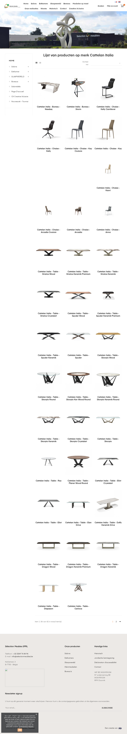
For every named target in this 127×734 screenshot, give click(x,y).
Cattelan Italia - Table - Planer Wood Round (78, 482)
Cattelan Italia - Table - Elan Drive (78, 524)
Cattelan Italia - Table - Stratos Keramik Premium (78, 273)
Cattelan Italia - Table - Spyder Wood (78, 315)
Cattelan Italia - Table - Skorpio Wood (108, 356)
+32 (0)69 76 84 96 (20, 654)
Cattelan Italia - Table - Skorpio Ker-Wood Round (78, 398)
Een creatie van (111, 728)
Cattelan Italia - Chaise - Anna (108, 231)
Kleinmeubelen (71, 667)
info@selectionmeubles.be (22, 656)
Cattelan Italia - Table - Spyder (78, 356)
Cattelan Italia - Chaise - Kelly (48, 150)
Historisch (98, 653)
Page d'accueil (17, 91)
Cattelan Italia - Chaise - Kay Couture (78, 150)
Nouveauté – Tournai (19, 101)
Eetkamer (15, 72)
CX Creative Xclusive (19, 96)
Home (11, 61)
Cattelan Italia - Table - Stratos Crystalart (48, 315)
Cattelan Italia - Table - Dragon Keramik (108, 566)
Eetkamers (69, 658)
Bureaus (14, 82)
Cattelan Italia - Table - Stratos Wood (48, 273)
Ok (20, 730)
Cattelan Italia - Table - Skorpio (108, 440)
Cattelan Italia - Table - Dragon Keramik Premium (78, 566)
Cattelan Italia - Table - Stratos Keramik (108, 273)
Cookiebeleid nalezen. (26, 726)
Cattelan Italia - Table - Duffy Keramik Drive (108, 524)
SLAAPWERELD (17, 77)
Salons (14, 67)
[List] (40, 62)
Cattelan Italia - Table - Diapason (48, 607)
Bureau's (68, 671)
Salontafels (15, 87)
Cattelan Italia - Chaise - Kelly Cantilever (108, 108)
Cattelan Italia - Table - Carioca (78, 607)
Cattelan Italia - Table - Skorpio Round (48, 398)
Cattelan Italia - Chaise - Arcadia (78, 231)
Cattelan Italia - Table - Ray (49, 481)
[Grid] (36, 62)
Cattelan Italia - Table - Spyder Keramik (48, 356)
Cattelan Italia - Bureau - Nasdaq (48, 108)
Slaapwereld (70, 662)
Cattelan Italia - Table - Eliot (48, 523)
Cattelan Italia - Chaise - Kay (108, 149)
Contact (97, 667)
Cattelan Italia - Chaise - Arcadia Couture (48, 231)
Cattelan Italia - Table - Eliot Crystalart (108, 482)
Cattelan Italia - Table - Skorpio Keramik (48, 440)
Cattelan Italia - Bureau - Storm (78, 108)
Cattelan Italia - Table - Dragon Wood (48, 566)
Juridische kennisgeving (104, 658)
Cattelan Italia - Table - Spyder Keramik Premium (108, 315)
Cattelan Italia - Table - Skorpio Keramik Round (108, 398)
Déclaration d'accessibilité (105, 662)
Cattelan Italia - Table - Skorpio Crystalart (78, 440)
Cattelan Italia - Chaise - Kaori (108, 189)
